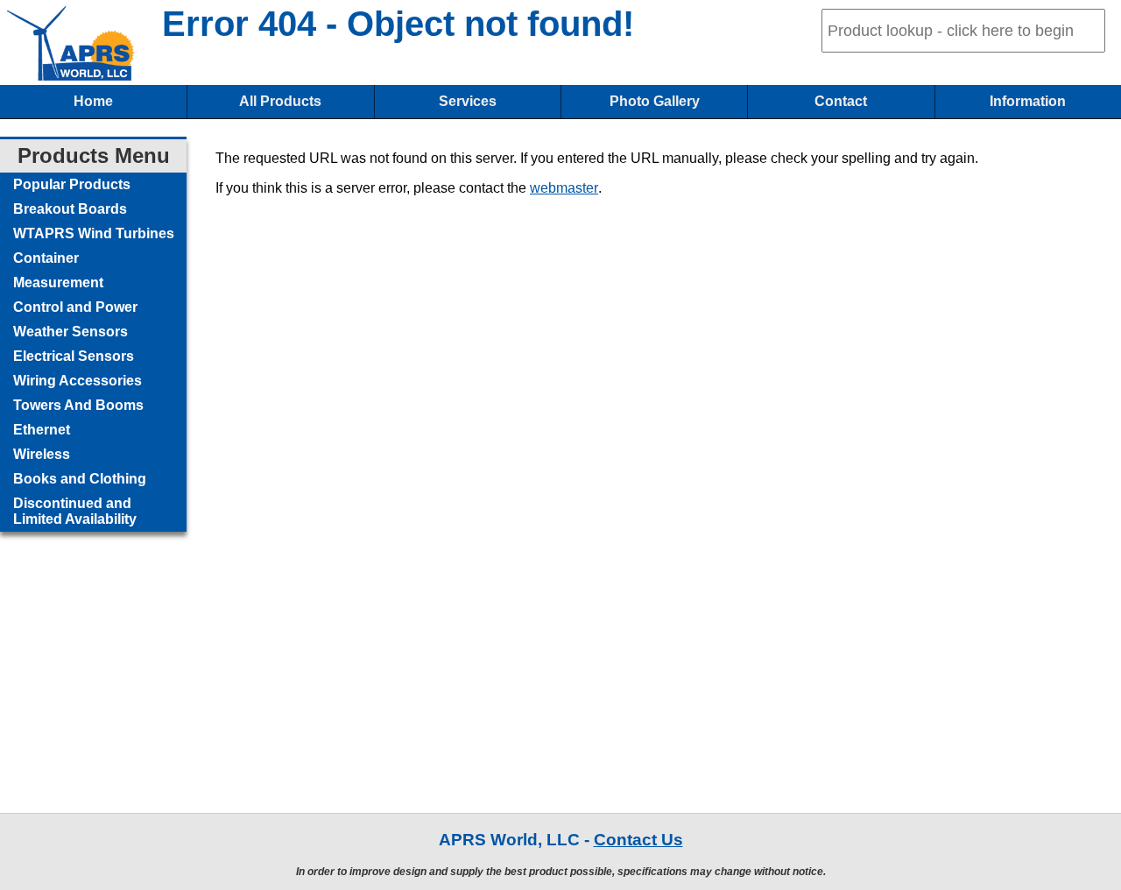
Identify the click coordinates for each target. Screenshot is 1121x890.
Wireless (41, 454)
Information (1028, 101)
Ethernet (41, 429)
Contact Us (638, 839)
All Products (280, 101)
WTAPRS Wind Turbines (93, 233)
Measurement (58, 282)
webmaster (564, 187)
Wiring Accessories (77, 380)
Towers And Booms (78, 405)
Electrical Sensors (73, 356)
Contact (840, 101)
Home (93, 101)
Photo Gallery (655, 101)
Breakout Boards (70, 208)
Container (46, 258)
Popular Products (71, 184)
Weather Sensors (70, 331)
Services (468, 101)
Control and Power (75, 307)
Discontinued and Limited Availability (75, 511)
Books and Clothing (79, 478)
